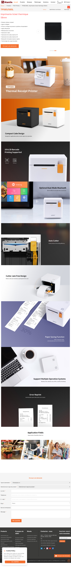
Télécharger (37, 2)
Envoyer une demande (10, 46)
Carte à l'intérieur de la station (56, 560)
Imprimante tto (4, 544)
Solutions (46, 2)
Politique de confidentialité (29, 560)
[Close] (25, 549)
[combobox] (40, 503)
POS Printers (16, 5)
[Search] (62, 2)
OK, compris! (15, 561)
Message (17, 547)
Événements (18, 541)
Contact (53, 2)
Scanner (2, 543)
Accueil (16, 2)
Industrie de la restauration (32, 535)
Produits (22, 2)
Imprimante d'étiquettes (6, 537)
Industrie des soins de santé (32, 541)
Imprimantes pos (4, 535)
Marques (29, 2)
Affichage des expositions (20, 545)
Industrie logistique (31, 539)
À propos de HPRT (19, 537)
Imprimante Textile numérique (7, 546)
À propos (59, 2)
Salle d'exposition (19, 543)
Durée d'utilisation (42, 560)
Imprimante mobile (5, 539)
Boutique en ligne (19, 539)
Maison (2, 5)
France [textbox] (13, 503)
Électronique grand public (6, 541)
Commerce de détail (31, 537)
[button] (68, 31)
